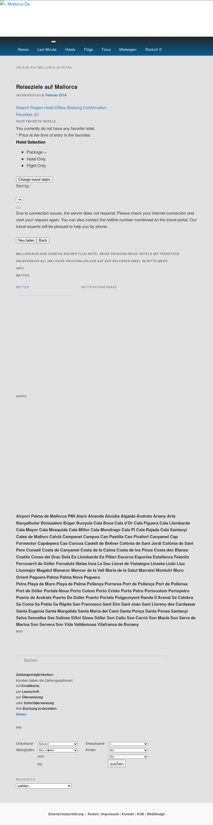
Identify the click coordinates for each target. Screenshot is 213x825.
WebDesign (156, 813)
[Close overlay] (18, 208)
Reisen (23, 49)
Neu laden (26, 240)
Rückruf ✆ (153, 49)
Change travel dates (34, 179)
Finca (106, 49)
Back (43, 240)
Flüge (88, 49)
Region (37, 107)
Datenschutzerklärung (65, 813)
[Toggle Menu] (53, 41)
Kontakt (128, 813)
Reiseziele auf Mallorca (46, 86)
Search (23, 107)
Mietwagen (127, 49)
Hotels (70, 49)
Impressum (110, 813)
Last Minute (46, 49)
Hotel (49, 107)
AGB (140, 813)
